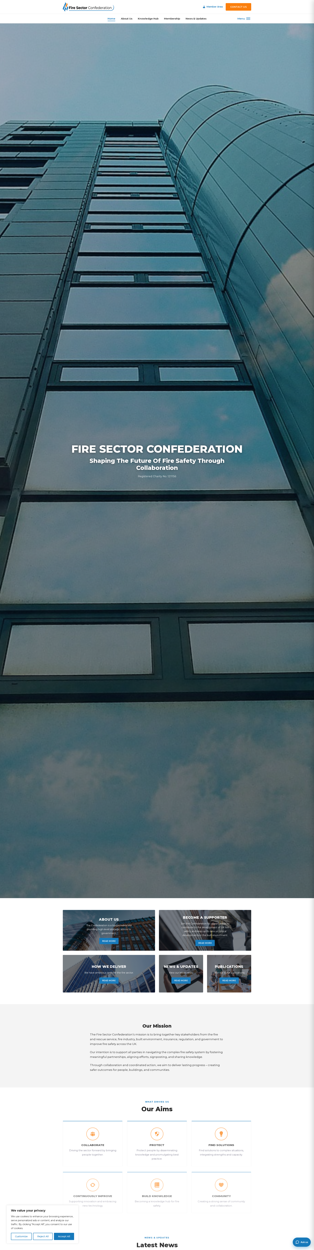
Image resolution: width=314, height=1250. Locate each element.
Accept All (64, 1236)
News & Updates (196, 18)
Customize (21, 1236)
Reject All (43, 1236)
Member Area (215, 6)
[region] (42, 1224)
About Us (126, 18)
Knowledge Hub (148, 18)
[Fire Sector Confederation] (88, 6)
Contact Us (238, 6)
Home (111, 18)
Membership (172, 18)
